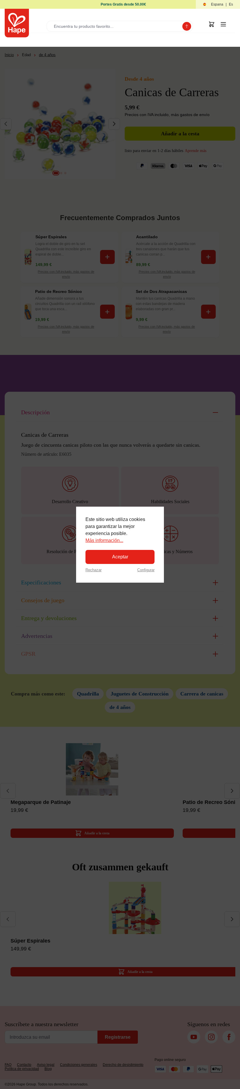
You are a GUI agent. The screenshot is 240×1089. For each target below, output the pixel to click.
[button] (218, 4)
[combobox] (115, 26)
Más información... (104, 540)
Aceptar (120, 556)
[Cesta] (211, 24)
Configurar (146, 570)
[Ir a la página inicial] (17, 23)
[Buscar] (186, 26)
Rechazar (93, 570)
